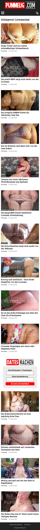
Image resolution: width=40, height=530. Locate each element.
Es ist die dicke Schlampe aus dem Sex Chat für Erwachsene (19, 314)
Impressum (27, 524)
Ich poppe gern (5, 444)
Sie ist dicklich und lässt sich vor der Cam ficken (19, 147)
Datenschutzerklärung (16, 524)
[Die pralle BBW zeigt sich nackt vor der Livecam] (20, 67)
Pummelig (4, 51)
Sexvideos (4, 143)
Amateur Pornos (5, 42)
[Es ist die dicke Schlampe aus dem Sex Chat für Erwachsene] (20, 300)
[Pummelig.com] (20, 5)
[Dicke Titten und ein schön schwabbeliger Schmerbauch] (20, 33)
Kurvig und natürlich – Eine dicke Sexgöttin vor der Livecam (17, 280)
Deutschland (5, 511)
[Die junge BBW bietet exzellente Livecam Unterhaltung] (20, 200)
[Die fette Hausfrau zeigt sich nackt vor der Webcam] (20, 234)
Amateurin (4, 176)
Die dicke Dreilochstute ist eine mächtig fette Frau (16, 415)
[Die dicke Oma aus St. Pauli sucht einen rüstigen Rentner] (20, 501)
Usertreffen (4, 109)
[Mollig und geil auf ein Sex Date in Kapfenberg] (20, 468)
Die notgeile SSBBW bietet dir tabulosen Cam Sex (15, 113)
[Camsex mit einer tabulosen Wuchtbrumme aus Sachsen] (20, 167)
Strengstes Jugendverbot (7, 209)
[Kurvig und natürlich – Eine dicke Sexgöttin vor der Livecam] (20, 267)
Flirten (3, 76)
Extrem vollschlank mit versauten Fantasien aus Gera (17, 448)
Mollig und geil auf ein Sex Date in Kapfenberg (17, 481)
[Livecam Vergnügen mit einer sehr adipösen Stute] (20, 334)
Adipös (3, 477)
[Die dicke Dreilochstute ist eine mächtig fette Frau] (20, 401)
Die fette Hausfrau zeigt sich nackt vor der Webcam (19, 247)
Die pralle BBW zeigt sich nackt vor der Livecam (20, 80)
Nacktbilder (4, 243)
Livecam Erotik (5, 343)
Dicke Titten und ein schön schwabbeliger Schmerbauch (15, 46)
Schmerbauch (5, 410)
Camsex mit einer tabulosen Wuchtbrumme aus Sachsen (14, 180)
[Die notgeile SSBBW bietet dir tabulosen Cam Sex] (20, 100)
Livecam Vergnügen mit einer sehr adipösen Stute (17, 347)
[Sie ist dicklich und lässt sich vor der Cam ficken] (20, 133)
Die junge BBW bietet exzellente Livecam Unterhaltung (16, 213)
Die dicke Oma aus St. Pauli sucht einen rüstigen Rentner (20, 515)
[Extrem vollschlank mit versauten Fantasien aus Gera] (20, 435)
